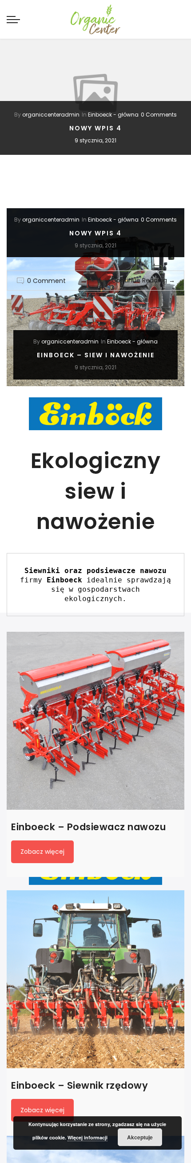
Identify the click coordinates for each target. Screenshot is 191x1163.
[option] (95, 93)
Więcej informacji (87, 1137)
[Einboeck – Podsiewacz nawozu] (95, 721)
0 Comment (46, 280)
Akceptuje (140, 1137)
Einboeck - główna (113, 114)
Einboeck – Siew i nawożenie (96, 355)
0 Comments (159, 114)
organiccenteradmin (51, 114)
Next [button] (175, 93)
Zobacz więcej (42, 851)
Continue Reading (143, 280)
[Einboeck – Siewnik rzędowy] (95, 979)
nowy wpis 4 (95, 128)
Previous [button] (15, 93)
